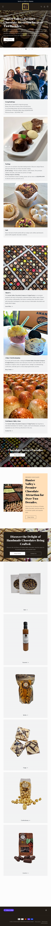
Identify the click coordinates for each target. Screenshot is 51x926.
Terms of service (44, 923)
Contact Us (8, 430)
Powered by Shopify (30, 921)
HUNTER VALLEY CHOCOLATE (19, 921)
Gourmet (25, 662)
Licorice (25, 873)
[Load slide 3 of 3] (26, 49)
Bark (25, 609)
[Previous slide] (18, 49)
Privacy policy (38, 921)
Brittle (24, 715)
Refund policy (45, 921)
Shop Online (25, 39)
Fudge (24, 767)
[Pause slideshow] (32, 49)
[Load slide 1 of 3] (22, 49)
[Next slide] (29, 49)
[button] (2, 6)
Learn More (8, 306)
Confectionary (25, 820)
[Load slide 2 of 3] (24, 49)
